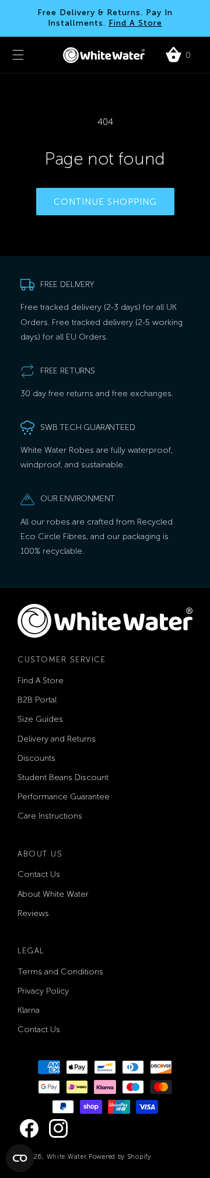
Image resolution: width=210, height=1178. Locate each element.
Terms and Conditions (60, 972)
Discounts (36, 758)
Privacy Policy (43, 991)
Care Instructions (50, 816)
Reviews (33, 913)
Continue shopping (105, 202)
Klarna (29, 1010)
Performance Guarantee (64, 797)
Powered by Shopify (120, 1156)
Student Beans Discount (63, 777)
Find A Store (135, 23)
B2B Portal (37, 700)
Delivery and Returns (57, 739)
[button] (17, 55)
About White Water (53, 894)
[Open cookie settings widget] (20, 1158)
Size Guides (40, 719)
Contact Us (39, 874)
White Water (68, 1156)
